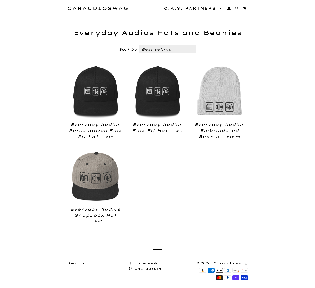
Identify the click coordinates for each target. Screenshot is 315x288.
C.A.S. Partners (191, 8)
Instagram (147, 268)
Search (75, 263)
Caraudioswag (98, 8)
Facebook (145, 263)
